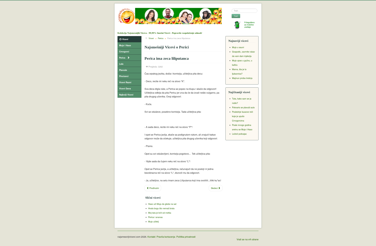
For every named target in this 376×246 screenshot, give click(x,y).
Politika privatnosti (185, 236)
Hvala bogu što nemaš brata (161, 208)
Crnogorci (124, 51)
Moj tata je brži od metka (159, 212)
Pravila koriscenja (166, 236)
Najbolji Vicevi (126, 94)
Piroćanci (124, 76)
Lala (121, 63)
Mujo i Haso (125, 45)
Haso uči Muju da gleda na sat (162, 203)
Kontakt (151, 236)
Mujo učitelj (153, 221)
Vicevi (125, 39)
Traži (236, 16)
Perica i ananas (155, 217)
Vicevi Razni (125, 82)
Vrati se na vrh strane (247, 239)
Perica (122, 57)
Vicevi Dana (125, 88)
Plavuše (123, 70)
